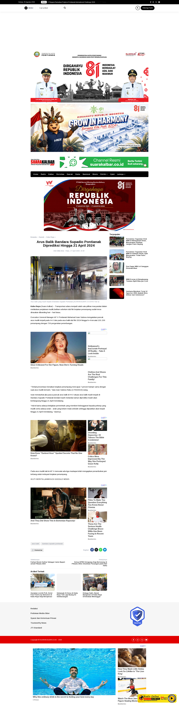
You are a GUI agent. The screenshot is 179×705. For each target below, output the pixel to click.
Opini (112, 174)
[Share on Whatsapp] (100, 550)
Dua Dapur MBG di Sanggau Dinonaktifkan (137, 267)
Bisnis (95, 174)
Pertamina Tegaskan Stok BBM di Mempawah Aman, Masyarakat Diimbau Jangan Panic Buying (136, 241)
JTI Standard (36, 628)
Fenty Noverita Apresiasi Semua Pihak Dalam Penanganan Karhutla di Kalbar (73, 2)
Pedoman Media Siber (40, 613)
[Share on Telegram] (105, 550)
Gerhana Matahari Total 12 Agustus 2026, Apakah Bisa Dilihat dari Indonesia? (136, 293)
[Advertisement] (89, 30)
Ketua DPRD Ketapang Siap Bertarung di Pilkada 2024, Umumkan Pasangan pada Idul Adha (89, 563)
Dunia (77, 174)
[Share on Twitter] (96, 550)
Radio (43, 174)
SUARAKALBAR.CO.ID (48, 640)
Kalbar (51, 174)
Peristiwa (60, 174)
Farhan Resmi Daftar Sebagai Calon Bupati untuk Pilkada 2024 (48, 563)
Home (35, 174)
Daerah (70, 174)
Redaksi (34, 608)
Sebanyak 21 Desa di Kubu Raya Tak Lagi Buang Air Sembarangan (67, 594)
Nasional (86, 174)
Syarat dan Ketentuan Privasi (43, 618)
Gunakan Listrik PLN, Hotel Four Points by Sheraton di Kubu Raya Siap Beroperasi (41, 594)
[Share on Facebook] (92, 550)
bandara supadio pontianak (52, 544)
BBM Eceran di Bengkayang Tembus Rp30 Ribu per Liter (137, 280)
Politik (103, 174)
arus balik (35, 544)
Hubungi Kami (148, 8)
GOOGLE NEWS (62, 479)
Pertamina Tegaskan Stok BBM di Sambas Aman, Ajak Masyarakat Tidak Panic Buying (137, 254)
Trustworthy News (38, 623)
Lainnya (120, 174)
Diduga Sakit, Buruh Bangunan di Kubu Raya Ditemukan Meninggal (92, 594)
